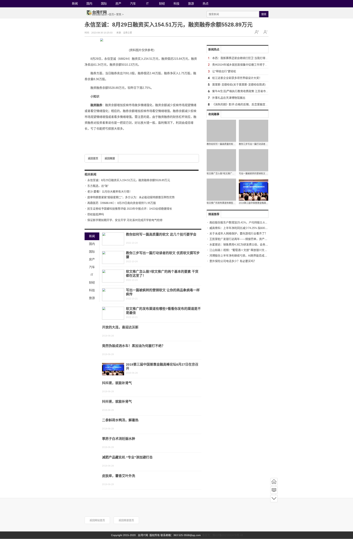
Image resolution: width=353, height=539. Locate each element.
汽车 (133, 3)
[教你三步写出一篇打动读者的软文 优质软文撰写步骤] (113, 257)
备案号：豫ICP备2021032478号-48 (222, 535)
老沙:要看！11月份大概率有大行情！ (109, 191)
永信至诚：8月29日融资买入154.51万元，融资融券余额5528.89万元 (128, 180)
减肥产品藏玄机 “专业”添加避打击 (127, 457)
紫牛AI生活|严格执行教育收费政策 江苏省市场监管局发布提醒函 (251, 91)
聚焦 (118, 14)
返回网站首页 (97, 520)
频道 (274, 490)
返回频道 (110, 158)
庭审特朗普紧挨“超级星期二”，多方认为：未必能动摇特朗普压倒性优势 (131, 197)
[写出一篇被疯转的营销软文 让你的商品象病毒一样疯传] (113, 294)
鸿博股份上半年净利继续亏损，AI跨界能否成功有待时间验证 (246, 255)
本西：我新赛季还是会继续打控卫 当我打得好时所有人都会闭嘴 (251, 58)
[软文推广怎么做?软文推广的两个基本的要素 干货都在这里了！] (113, 276)
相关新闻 (90, 174)
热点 (205, 3)
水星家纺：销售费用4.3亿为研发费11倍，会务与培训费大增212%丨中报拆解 (255, 244)
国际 (104, 3)
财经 (162, 3)
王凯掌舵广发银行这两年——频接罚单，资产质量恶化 (242, 239)
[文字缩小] (265, 32)
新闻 (75, 3)
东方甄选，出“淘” (97, 185)
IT (147, 3)
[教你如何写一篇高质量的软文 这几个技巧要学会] (113, 238)
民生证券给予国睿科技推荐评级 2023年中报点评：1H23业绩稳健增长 (129, 208)
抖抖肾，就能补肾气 (117, 383)
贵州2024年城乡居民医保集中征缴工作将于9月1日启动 (245, 64)
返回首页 (93, 158)
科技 (176, 3)
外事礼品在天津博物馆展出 (228, 97)
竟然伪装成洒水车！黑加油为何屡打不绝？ (133, 346)
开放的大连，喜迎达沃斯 (120, 327)
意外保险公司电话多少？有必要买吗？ (232, 261)
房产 (118, 3)
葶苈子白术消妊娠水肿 (118, 439)
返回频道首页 (126, 520)
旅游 (191, 3)
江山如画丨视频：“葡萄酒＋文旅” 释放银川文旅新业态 (242, 250)
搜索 (263, 14)
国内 (89, 3)
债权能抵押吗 (95, 214)
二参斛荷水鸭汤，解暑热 (120, 420)
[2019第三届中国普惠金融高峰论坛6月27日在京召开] (113, 368)
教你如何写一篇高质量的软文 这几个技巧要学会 (161, 234)
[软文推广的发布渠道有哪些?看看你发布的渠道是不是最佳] (113, 313)
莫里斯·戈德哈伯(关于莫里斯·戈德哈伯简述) (238, 84)
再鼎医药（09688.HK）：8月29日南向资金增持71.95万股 (121, 202)
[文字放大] (257, 32)
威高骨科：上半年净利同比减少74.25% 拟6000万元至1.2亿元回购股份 (252, 228)
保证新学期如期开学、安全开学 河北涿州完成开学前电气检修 (125, 220)
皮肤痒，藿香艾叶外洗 (118, 476)
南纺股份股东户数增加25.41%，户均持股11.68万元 (240, 222)
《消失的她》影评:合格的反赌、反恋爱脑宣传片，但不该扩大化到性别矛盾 (258, 104)
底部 (274, 498)
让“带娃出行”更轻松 (224, 71)
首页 (111, 14)
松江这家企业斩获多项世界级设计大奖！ (237, 77)
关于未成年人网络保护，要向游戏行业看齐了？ (238, 233)
